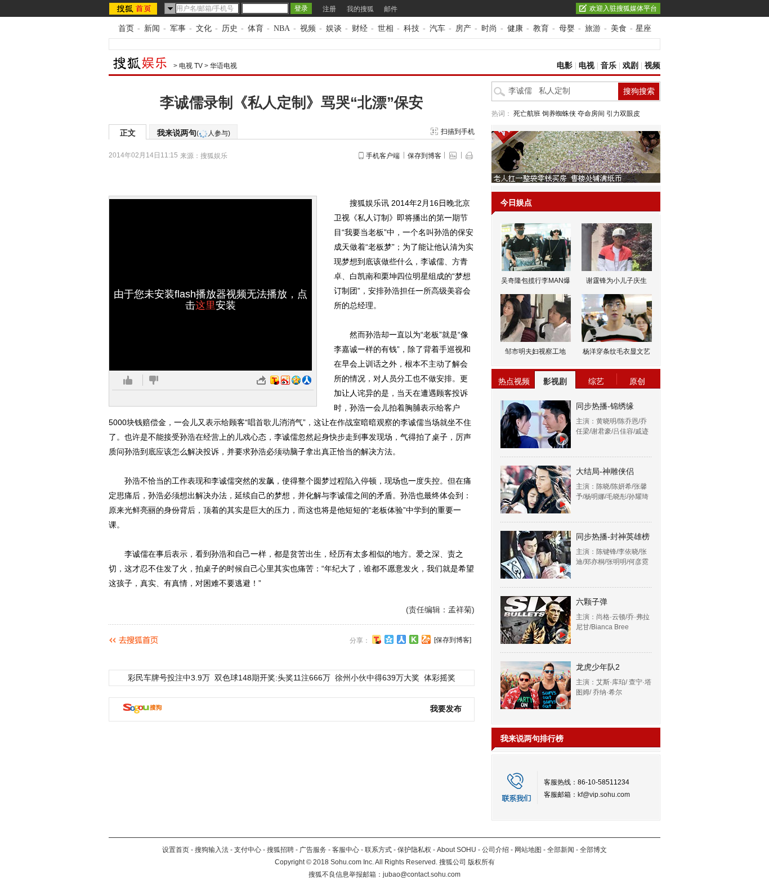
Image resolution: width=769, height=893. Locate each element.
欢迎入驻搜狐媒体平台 (623, 8)
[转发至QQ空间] (296, 380)
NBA (282, 28)
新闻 (152, 28)
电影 (565, 65)
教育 (541, 28)
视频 (308, 28)
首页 (126, 28)
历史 (230, 28)
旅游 (593, 28)
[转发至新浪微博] (285, 380)
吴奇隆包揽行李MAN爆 (535, 281)
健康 (515, 28)
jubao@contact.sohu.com (421, 874)
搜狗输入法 (212, 850)
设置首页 (175, 850)
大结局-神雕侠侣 (605, 471)
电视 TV (191, 66)
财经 (360, 28)
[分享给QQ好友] (389, 639)
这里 (205, 305)
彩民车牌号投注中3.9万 (169, 677)
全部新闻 (560, 850)
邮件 (390, 9)
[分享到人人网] (401, 639)
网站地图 (528, 850)
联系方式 (378, 850)
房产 (463, 28)
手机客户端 (383, 156)
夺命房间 (591, 114)
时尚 (489, 28)
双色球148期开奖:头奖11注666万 (272, 677)
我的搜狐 (360, 9)
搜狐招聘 (280, 850)
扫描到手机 (458, 132)
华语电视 (223, 66)
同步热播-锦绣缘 (605, 406)
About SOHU (456, 850)
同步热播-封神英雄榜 (613, 536)
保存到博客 (424, 156)
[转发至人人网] (306, 380)
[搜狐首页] (134, 8)
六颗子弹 (591, 601)
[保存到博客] (452, 640)
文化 (204, 28)
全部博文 (593, 850)
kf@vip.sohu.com (604, 795)
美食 (619, 28)
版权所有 (481, 862)
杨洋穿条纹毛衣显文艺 (616, 351)
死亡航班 (526, 114)
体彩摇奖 (439, 677)
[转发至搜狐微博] (274, 380)
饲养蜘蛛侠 (559, 114)
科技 (411, 28)
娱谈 (334, 28)
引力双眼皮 (623, 114)
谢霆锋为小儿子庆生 (616, 281)
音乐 (608, 65)
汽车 (437, 28)
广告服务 (313, 850)
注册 (329, 9)
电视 (586, 65)
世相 (386, 28)
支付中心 (247, 850)
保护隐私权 (414, 850)
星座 (643, 28)
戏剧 (630, 65)
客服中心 (345, 850)
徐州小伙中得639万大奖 (377, 677)
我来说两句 (193, 132)
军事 (178, 28)
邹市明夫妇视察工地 (535, 351)
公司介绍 (495, 850)
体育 (255, 28)
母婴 (567, 28)
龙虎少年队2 (598, 666)
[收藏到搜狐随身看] (413, 639)
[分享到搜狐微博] (376, 639)
